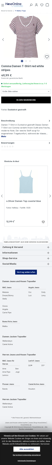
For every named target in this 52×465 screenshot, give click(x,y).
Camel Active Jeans (36, 384)
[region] (26, 196)
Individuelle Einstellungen (27, 461)
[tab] (26, 128)
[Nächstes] (49, 39)
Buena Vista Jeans (9, 322)
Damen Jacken (9, 336)
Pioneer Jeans (8, 384)
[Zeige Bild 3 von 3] (30, 61)
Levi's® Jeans (34, 361)
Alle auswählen (26, 449)
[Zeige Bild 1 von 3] (22, 61)
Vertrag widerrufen (26, 272)
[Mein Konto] (36, 4)
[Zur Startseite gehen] (14, 5)
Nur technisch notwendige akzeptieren (27, 455)
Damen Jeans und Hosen (14, 281)
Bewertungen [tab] (7, 143)
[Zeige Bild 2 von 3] (26, 61)
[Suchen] (30, 4)
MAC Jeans (6, 287)
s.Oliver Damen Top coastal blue (23, 201)
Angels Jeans (33, 287)
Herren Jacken (9, 399)
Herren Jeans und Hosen (14, 354)
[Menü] (3, 4)
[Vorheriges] (3, 39)
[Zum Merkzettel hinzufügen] (47, 57)
